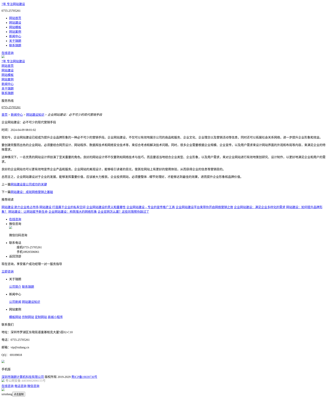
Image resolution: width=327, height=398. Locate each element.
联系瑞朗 (15, 45)
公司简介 (15, 286)
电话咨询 (20, 386)
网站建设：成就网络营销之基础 (32, 192)
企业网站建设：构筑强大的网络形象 (72, 211)
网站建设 (15, 22)
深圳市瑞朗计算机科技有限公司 (23, 376)
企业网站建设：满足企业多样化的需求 (259, 207)
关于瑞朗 (15, 40)
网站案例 (15, 31)
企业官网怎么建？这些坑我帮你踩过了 (123, 211)
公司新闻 (15, 301)
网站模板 (15, 27)
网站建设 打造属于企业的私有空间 (62, 207)
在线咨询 (8, 53)
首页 (5, 114)
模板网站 (15, 317)
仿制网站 (28, 317)
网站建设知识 (35, 114)
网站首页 (15, 18)
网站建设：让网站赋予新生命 (28, 211)
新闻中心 (15, 36)
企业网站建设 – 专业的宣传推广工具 (150, 207)
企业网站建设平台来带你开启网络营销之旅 (204, 207)
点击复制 (19, 394)
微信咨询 (33, 386)
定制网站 (41, 317)
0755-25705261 (11, 107)
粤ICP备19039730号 (84, 376)
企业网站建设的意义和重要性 (106, 207)
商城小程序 (55, 317)
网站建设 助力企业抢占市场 (20, 207)
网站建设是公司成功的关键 (29, 184)
